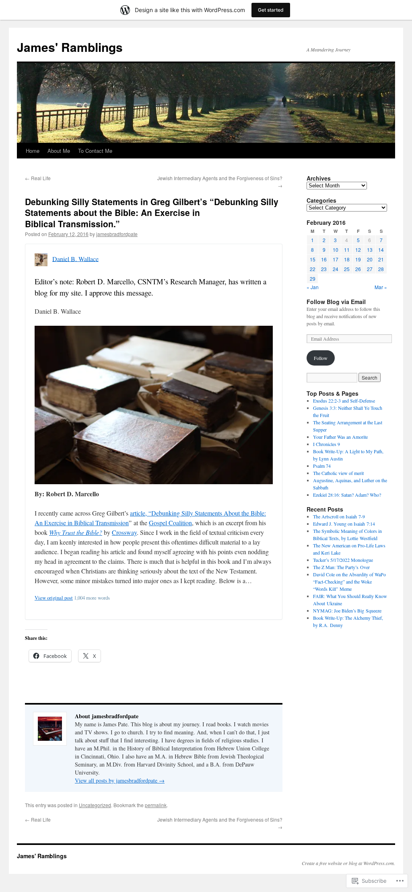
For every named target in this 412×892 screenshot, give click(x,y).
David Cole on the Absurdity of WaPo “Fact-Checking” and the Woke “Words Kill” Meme (349, 581)
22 (312, 268)
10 (335, 249)
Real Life (38, 178)
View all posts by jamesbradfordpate (120, 780)
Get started (271, 10)
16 (324, 259)
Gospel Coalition (170, 522)
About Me (58, 150)
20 (370, 259)
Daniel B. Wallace (75, 258)
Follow (321, 358)
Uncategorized (95, 805)
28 (381, 268)
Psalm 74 (322, 465)
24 (335, 268)
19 (358, 259)
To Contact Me (95, 150)
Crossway (124, 532)
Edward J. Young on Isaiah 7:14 (344, 523)
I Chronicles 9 (326, 444)
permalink (156, 805)
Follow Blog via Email (336, 302)
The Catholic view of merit (338, 473)
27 (370, 268)
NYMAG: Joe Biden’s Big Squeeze (347, 610)
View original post (54, 597)
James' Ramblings (70, 46)
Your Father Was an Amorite (340, 437)
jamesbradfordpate (117, 233)
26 (358, 268)
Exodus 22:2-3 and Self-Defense (344, 400)
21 (381, 259)
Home (32, 150)
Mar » (381, 287)
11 (347, 249)
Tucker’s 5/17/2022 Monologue (343, 560)
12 (358, 249)
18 (347, 259)
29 (312, 278)
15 (312, 259)
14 (381, 249)
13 (370, 249)
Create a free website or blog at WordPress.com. (348, 863)
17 (335, 259)
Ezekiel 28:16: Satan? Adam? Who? (347, 494)
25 (347, 268)
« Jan (313, 287)
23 (324, 268)
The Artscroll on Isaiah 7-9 (339, 516)
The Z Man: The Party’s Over (341, 567)
